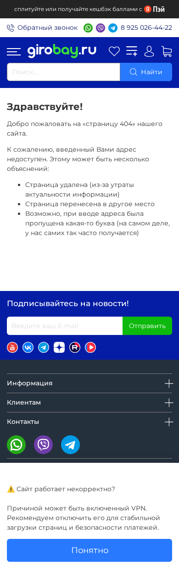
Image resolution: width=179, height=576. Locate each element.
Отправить (147, 326)
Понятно (89, 550)
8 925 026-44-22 (146, 27)
